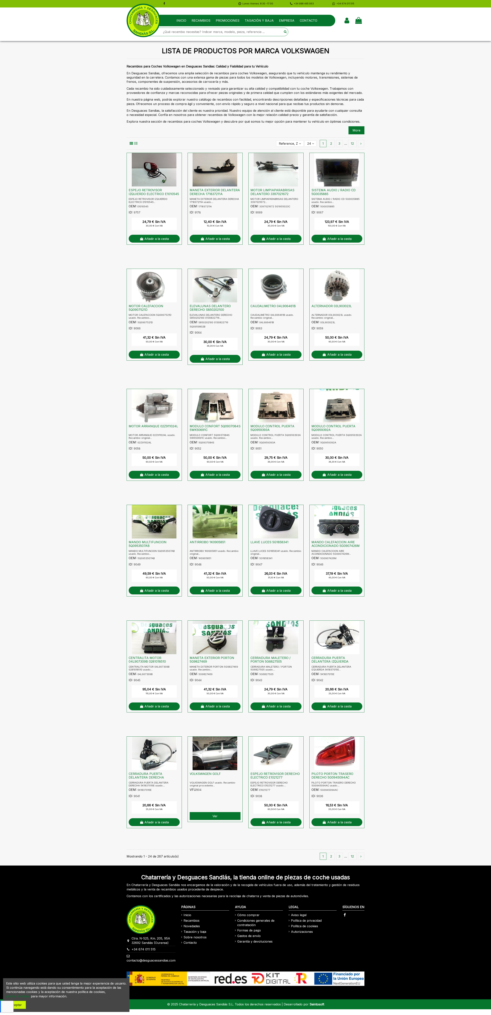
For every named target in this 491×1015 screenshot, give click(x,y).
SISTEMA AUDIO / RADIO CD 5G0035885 (333, 192)
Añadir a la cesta (156, 239)
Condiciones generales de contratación (255, 923)
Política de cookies (304, 926)
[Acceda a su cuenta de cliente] (347, 20)
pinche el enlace (18, 996)
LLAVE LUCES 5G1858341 (269, 542)
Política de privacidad (306, 920)
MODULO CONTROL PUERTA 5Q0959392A (333, 428)
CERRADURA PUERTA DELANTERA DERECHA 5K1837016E (146, 777)
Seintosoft (317, 1004)
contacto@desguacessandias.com (151, 960)
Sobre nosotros (195, 937)
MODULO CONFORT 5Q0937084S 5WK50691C (215, 428)
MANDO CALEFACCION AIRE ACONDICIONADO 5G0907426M (335, 544)
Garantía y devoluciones (255, 941)
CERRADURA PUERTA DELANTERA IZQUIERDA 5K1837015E (329, 661)
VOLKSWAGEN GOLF (205, 774)
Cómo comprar (248, 915)
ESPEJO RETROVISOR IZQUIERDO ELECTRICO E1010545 (154, 192)
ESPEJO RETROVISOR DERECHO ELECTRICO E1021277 (275, 775)
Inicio (187, 915)
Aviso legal (298, 915)
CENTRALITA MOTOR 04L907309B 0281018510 (147, 659)
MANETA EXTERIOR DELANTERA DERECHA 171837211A (215, 192)
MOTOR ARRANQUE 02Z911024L (153, 426)
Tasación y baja (195, 932)
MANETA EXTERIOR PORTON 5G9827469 (212, 659)
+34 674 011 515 (144, 949)
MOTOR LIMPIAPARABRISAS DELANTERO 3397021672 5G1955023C (272, 193)
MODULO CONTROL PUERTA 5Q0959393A (272, 428)
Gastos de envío (249, 936)
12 (352, 143)
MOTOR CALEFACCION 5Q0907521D (146, 308)
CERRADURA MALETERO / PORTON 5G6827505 (270, 659)
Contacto (190, 942)
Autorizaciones (302, 932)
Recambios (191, 920)
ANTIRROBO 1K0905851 (207, 542)
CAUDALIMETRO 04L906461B (273, 306)
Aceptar (16, 1005)
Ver (215, 816)
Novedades (192, 926)
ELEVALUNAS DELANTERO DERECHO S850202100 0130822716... (210, 309)
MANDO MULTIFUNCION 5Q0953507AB (147, 544)
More (356, 130)
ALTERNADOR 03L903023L (331, 306)
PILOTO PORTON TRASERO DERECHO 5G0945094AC (332, 775)
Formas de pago (249, 930)
